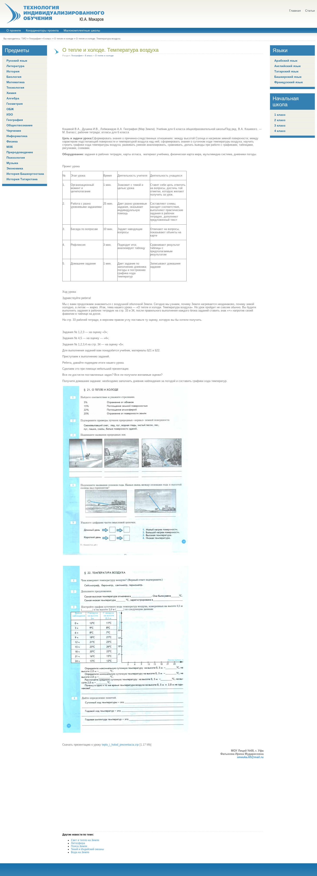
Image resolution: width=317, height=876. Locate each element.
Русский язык (16, 60)
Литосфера (78, 843)
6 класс (47, 38)
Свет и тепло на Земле (85, 840)
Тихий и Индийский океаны (87, 849)
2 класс (280, 120)
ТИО (24, 38)
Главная (295, 10)
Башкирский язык (287, 76)
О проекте (13, 30)
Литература (15, 66)
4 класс (280, 131)
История (12, 71)
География (35, 38)
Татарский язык (286, 71)
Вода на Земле (80, 852)
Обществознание (19, 125)
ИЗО (9, 114)
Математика (15, 82)
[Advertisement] (163, 93)
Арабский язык (285, 60)
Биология (13, 76)
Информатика (16, 136)
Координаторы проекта (42, 30)
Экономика (14, 168)
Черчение (13, 130)
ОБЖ (10, 109)
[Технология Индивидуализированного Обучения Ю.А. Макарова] (54, 13)
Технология (15, 87)
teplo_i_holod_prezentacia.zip (120, 744)
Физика (12, 141)
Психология (15, 157)
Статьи (310, 10)
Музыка (12, 163)
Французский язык (288, 82)
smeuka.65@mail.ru (250, 757)
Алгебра (12, 98)
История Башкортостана (25, 173)
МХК (9, 147)
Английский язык (287, 66)
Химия (11, 93)
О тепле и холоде (63, 38)
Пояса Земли (79, 846)
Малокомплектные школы (82, 30)
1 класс (280, 114)
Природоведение (19, 152)
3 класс (280, 125)
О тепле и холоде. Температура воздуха (110, 50)
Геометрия (14, 103)
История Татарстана (22, 179)
